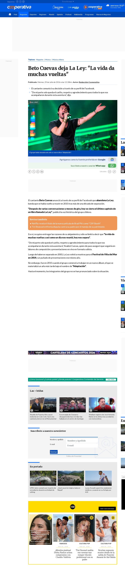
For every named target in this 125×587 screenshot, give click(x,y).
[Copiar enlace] (114, 171)
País (15, 14)
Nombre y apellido (56, 439)
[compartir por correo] (109, 171)
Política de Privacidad (73, 456)
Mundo (51, 14)
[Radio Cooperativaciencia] (73, 7)
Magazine (23, 14)
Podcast (68, 14)
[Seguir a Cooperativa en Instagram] (23, 1)
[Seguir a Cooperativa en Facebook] (17, 1)
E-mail (52, 444)
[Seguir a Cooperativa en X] (20, 1)
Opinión (60, 14)
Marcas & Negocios (103, 14)
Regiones (42, 14)
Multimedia (78, 14)
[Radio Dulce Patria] (57, 7)
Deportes (33, 14)
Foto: (32, 102)
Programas (89, 14)
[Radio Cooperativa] (92, 7)
